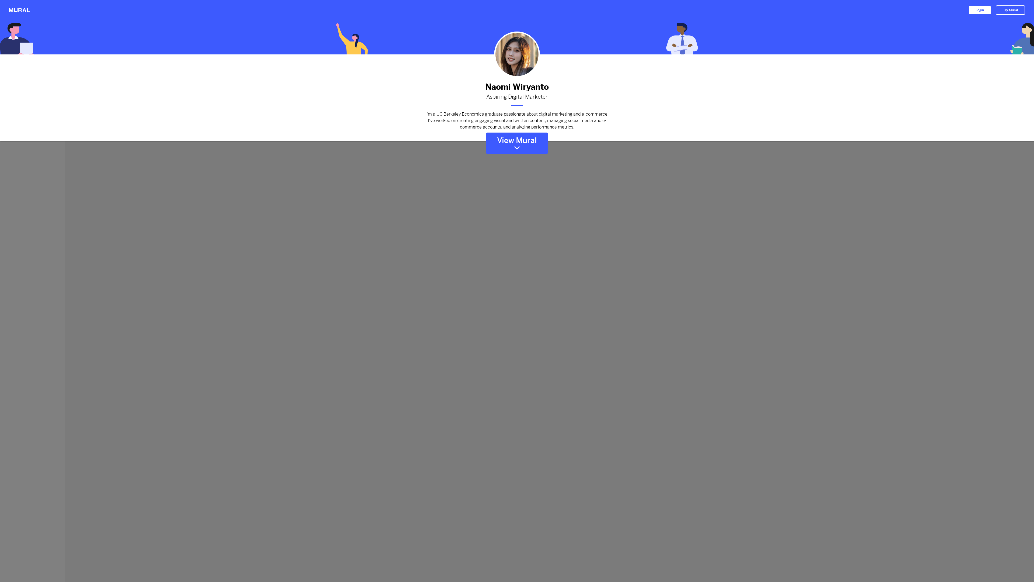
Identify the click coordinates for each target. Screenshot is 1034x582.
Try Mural (1010, 10)
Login (980, 10)
